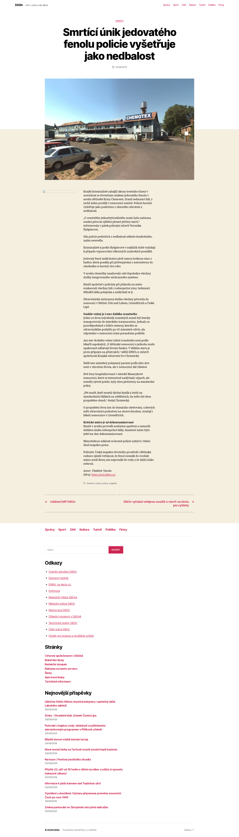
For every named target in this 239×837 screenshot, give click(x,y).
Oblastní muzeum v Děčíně (65, 616)
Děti (184, 5)
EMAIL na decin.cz (60, 584)
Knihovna (54, 590)
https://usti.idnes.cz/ (103, 474)
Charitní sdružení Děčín (63, 571)
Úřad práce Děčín (59, 629)
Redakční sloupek (56, 664)
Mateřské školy (54, 660)
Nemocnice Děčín (59, 610)
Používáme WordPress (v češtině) (79, 830)
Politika (211, 5)
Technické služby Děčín (63, 622)
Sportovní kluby (54, 677)
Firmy (221, 5)
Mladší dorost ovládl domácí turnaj (66, 739)
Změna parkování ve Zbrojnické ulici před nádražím (76, 807)
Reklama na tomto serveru (61, 668)
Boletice (91, 483)
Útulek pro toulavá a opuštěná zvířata (71, 635)
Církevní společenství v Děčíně (64, 655)
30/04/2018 (121, 67)
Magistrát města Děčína (63, 597)
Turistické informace (58, 681)
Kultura (192, 5)
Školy (48, 673)
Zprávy (166, 5)
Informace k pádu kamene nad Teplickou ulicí (73, 783)
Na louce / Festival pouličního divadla (68, 759)
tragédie (113, 483)
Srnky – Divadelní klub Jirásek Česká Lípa (70, 715)
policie (105, 483)
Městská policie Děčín (62, 603)
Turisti (202, 5)
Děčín (19, 4)
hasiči (98, 483)
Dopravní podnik (58, 578)
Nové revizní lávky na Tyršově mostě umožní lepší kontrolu (81, 749)
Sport (176, 5)
